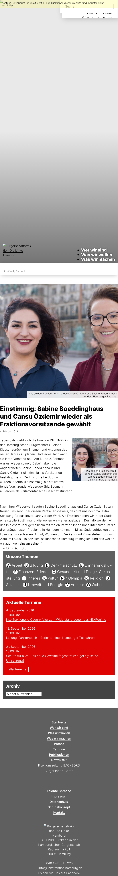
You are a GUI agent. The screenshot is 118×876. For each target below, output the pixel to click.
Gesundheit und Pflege (77, 572)
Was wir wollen (96, 254)
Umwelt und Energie (45, 584)
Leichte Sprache (59, 791)
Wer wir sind (94, 250)
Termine (59, 749)
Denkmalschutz (64, 565)
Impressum (59, 796)
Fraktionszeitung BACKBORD (59, 765)
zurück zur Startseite (14, 548)
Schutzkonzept (59, 807)
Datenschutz (59, 802)
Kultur (53, 578)
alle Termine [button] (17, 669)
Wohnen (99, 584)
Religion (97, 578)
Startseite (59, 722)
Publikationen (59, 754)
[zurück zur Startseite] (18, 255)
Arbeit (17, 565)
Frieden (43, 572)
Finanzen (26, 572)
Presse (59, 744)
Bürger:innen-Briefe (59, 771)
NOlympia (73, 578)
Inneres (33, 578)
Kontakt (59, 812)
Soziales (13, 584)
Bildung (36, 565)
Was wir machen (98, 17)
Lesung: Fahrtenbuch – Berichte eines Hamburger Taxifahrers (50, 638)
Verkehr (77, 584)
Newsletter (59, 760)
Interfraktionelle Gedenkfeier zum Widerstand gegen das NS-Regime (56, 619)
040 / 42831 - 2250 (60, 863)
